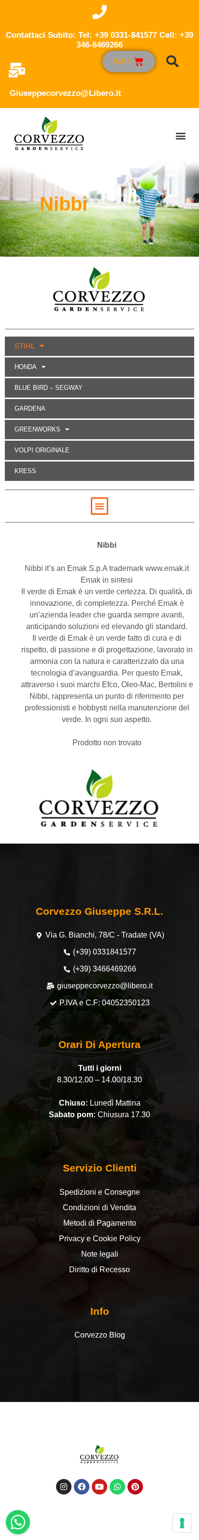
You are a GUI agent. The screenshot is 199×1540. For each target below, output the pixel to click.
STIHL (24, 346)
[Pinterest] (135, 1486)
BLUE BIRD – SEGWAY (48, 387)
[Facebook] (81, 1486)
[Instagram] (63, 1486)
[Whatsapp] (117, 1486)
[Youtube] (99, 1486)
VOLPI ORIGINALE (42, 450)
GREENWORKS (37, 429)
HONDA (25, 366)
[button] (180, 135)
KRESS (25, 471)
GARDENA (29, 408)
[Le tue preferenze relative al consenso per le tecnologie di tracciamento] (182, 1523)
